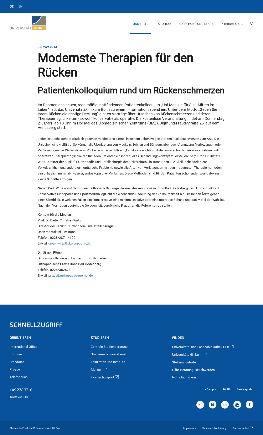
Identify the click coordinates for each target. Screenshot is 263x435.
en (20, 6)
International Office (23, 347)
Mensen (96, 370)
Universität (142, 23)
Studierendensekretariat (108, 354)
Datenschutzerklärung (214, 428)
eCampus (211, 389)
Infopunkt (17, 354)
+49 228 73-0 (21, 389)
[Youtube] (237, 405)
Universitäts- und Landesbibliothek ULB (200, 347)
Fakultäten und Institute (108, 362)
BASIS (226, 389)
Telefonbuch (19, 377)
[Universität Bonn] (28, 23)
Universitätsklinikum (187, 355)
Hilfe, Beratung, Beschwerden (193, 370)
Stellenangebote (184, 362)
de (12, 6)
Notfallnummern (184, 377)
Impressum (189, 428)
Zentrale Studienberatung (109, 347)
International (232, 23)
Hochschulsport (102, 377)
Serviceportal (245, 389)
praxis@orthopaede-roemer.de (70, 275)
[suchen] (250, 26)
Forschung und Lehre (196, 23)
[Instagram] (200, 405)
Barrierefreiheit (241, 428)
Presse (15, 369)
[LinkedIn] (225, 405)
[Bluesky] (212, 405)
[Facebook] (249, 405)
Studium (165, 23)
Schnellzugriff (36, 324)
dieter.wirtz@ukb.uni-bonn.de (69, 243)
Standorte (17, 362)
